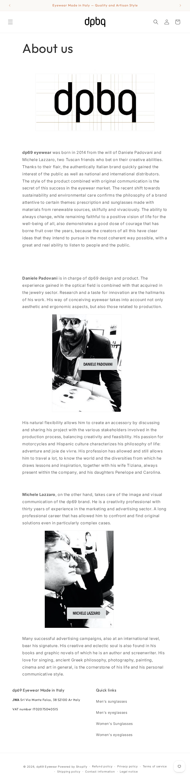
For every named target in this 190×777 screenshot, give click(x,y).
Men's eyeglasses (111, 712)
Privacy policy (127, 766)
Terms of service (155, 766)
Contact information (100, 771)
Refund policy (102, 766)
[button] (10, 22)
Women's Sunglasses (114, 723)
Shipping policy (68, 771)
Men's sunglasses (111, 701)
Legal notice (129, 771)
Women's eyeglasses (114, 735)
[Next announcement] (180, 5)
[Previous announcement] (9, 5)
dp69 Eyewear (46, 766)
